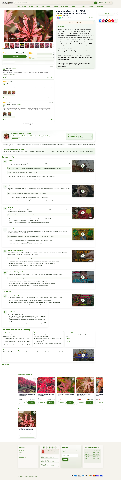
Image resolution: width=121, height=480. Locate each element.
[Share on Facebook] (100, 20)
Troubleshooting (16, 138)
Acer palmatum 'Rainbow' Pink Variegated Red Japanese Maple (26, 429)
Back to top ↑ (5, 364)
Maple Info (55, 6)
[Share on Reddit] (109, 20)
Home (18, 6)
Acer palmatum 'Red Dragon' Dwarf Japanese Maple (46, 395)
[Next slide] (53, 45)
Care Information (65, 6)
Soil (19, 135)
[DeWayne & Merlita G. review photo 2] (9, 114)
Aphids (68, 338)
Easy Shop (31, 6)
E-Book (42, 6)
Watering (14, 135)
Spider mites (70, 340)
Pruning (39, 135)
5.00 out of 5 (19, 53)
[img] (6, 66)
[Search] (95, 3)
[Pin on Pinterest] (112, 20)
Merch (37, 6)
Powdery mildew (71, 341)
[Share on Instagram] (103, 20)
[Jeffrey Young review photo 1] (5, 92)
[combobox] (54, 2)
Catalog (24, 6)
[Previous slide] (3, 45)
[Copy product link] (116, 20)
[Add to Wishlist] (116, 13)
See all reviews (32, 58)
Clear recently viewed (98, 408)
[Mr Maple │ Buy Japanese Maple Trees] (8, 2)
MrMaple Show (100, 6)
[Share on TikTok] (106, 20)
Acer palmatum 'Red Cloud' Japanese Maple (66, 395)
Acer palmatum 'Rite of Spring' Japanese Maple (84, 395)
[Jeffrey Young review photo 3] (13, 92)
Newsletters (91, 6)
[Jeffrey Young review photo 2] (9, 92)
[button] (7, 45)
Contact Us (83, 6)
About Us (48, 6)
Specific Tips (46, 135)
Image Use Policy (22, 457)
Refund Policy (75, 6)
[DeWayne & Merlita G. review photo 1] (5, 114)
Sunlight (24, 135)
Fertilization (32, 135)
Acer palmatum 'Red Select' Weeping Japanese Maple (27, 395)
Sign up (65, 459)
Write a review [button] (15, 56)
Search (20, 452)
